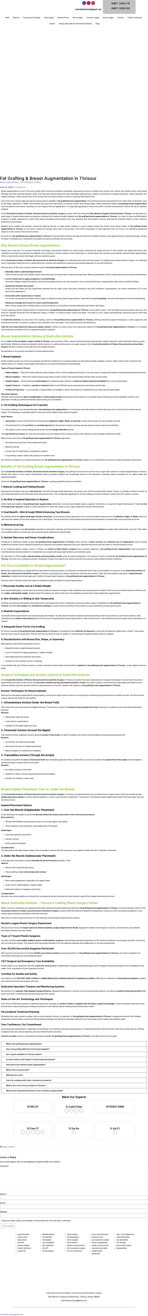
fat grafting (47, 1237)
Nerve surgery (78, 17)
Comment (4, 1166)
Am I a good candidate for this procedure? (24, 1054)
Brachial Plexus (63, 17)
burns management (100, 1242)
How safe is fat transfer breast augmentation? (26, 1065)
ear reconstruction (74, 1251)
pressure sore (97, 1237)
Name (3, 1194)
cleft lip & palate (123, 1237)
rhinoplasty (46, 1240)
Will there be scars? (14, 1075)
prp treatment (48, 1245)
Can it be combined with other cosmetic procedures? (29, 1080)
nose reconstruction (100, 1234)
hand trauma (72, 1242)
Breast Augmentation (9, 182)
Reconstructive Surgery (31, 17)
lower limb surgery (124, 1245)
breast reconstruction (76, 1245)
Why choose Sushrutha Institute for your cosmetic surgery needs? (34, 1091)
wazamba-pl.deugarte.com (11, 1314)
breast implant (23, 1245)
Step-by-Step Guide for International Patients (75, 24)
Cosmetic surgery (93, 17)
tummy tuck (22, 1237)
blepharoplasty (48, 1234)
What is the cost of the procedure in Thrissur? (26, 1085)
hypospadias (121, 1248)
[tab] (74, 1043)
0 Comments (20, 187)
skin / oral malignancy (125, 1234)
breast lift (22, 1251)
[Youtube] (89, 3)
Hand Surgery (49, 17)
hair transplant (48, 1242)
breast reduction (24, 1248)
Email (3, 1203)
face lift (21, 1242)
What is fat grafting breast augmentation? (24, 1044)
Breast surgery (108, 17)
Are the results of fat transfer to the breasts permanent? (30, 1059)
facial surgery (48, 1251)
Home (7, 17)
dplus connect (9, 1147)
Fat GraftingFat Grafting (30, 182)
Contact (52, 24)
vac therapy (121, 1242)
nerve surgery (72, 1240)
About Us (16, 17)
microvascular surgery (76, 1248)
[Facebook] (84, 3)
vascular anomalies (99, 1248)
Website (3, 1212)
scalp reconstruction (100, 1245)
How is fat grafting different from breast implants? (27, 1049)
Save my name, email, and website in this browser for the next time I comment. (36, 1221)
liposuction (22, 1240)
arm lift (45, 1248)
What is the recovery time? (17, 1070)
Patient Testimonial (134, 17)
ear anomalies (122, 1240)
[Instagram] (93, 3)
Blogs (98, 24)
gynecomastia (23, 1234)
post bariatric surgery (100, 1240)
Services (120, 17)
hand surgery (72, 1234)
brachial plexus (73, 1237)
